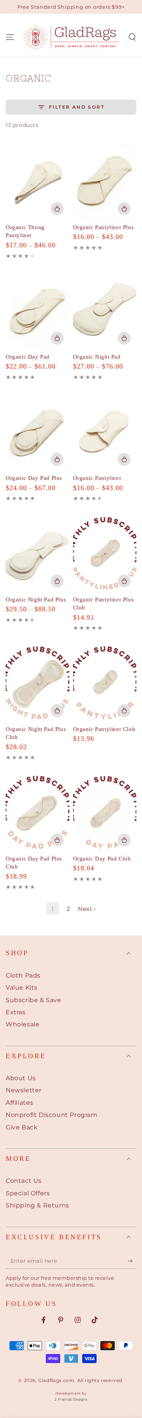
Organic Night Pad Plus (36, 600)
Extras (16, 1012)
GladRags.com (56, 1380)
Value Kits (21, 987)
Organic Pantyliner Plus (103, 227)
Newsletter (24, 1090)
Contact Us (24, 1180)
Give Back (21, 1127)
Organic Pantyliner (97, 478)
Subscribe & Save (33, 1000)
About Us (21, 1078)
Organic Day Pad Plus (34, 478)
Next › (87, 908)
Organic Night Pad (97, 357)
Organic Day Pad (28, 357)
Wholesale (22, 1024)
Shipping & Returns (37, 1205)
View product (57, 208)
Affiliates (19, 1102)
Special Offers (28, 1193)
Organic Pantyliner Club (104, 729)
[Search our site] (132, 37)
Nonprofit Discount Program (52, 1114)
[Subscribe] (132, 1261)
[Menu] (10, 37)
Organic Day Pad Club (102, 859)
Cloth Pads (23, 975)
